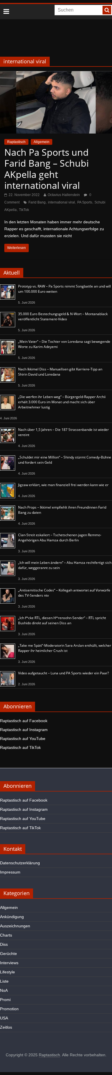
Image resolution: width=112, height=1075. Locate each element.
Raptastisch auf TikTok (20, 747)
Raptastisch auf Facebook (23, 720)
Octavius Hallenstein (64, 195)
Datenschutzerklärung (20, 863)
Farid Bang (37, 202)
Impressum (10, 872)
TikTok (24, 210)
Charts (6, 935)
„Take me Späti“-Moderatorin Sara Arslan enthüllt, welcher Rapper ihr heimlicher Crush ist (64, 648)
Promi (5, 999)
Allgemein (41, 142)
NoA (4, 990)
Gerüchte (8, 953)
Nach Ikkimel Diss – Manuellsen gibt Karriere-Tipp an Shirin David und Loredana (60, 372)
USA (4, 1018)
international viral (61, 202)
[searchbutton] (107, 10)
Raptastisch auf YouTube (22, 738)
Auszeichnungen (15, 926)
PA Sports (84, 202)
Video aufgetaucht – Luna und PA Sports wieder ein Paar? (63, 673)
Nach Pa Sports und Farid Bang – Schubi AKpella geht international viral (46, 168)
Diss (4, 944)
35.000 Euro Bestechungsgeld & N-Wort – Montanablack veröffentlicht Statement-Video (63, 316)
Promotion (9, 1008)
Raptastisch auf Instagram (24, 729)
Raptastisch (16, 142)
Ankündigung (12, 916)
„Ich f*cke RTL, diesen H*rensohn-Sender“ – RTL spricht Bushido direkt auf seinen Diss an (62, 620)
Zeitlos (6, 1027)
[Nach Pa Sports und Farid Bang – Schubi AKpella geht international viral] (56, 74)
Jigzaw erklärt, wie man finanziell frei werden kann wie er (63, 484)
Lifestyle (7, 972)
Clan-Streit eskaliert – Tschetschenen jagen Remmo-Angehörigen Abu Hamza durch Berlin (59, 537)
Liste (4, 981)
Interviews (9, 962)
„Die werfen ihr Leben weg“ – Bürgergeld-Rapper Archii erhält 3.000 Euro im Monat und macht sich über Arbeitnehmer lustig (62, 402)
